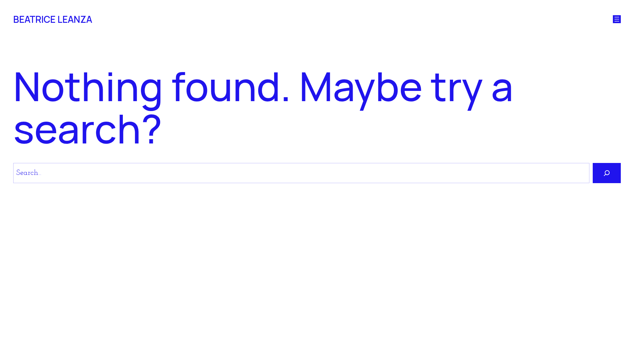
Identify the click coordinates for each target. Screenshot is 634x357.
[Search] (607, 173)
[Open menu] (617, 19)
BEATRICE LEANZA (52, 19)
